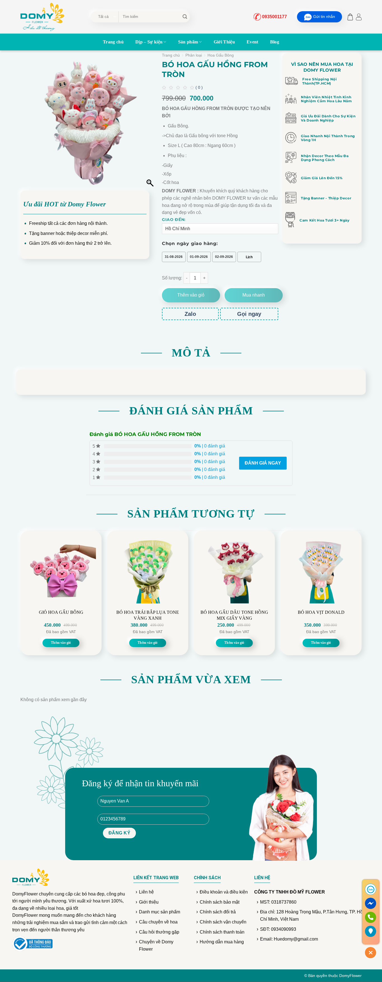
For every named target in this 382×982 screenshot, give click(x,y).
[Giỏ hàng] (349, 17)
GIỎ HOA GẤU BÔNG (61, 612)
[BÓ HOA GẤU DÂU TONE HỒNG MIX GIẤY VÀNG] (234, 568)
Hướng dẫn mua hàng (222, 941)
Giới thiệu (149, 902)
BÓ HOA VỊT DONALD (321, 612)
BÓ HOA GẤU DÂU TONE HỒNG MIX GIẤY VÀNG (234, 615)
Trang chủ (113, 41)
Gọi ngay (249, 314)
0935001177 (274, 16)
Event (252, 41)
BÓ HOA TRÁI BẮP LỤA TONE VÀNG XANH (147, 615)
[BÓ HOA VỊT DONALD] (321, 568)
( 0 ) (199, 87)
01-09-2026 (199, 257)
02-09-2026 (224, 257)
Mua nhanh (253, 295)
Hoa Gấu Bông (220, 55)
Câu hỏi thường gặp (159, 932)
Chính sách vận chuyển (223, 922)
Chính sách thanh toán (222, 932)
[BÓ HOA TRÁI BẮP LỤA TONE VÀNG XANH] (148, 568)
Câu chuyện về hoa (158, 922)
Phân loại (193, 55)
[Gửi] (185, 17)
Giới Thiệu (224, 41)
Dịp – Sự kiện (148, 41)
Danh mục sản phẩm (159, 911)
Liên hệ (146, 892)
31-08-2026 (174, 257)
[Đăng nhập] (359, 17)
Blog (274, 41)
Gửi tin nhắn (324, 16)
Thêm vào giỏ (190, 295)
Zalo (190, 314)
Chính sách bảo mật (219, 902)
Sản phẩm (188, 41)
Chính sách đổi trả (218, 911)
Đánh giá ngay (263, 463)
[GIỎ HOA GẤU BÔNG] (61, 568)
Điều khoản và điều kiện (224, 892)
